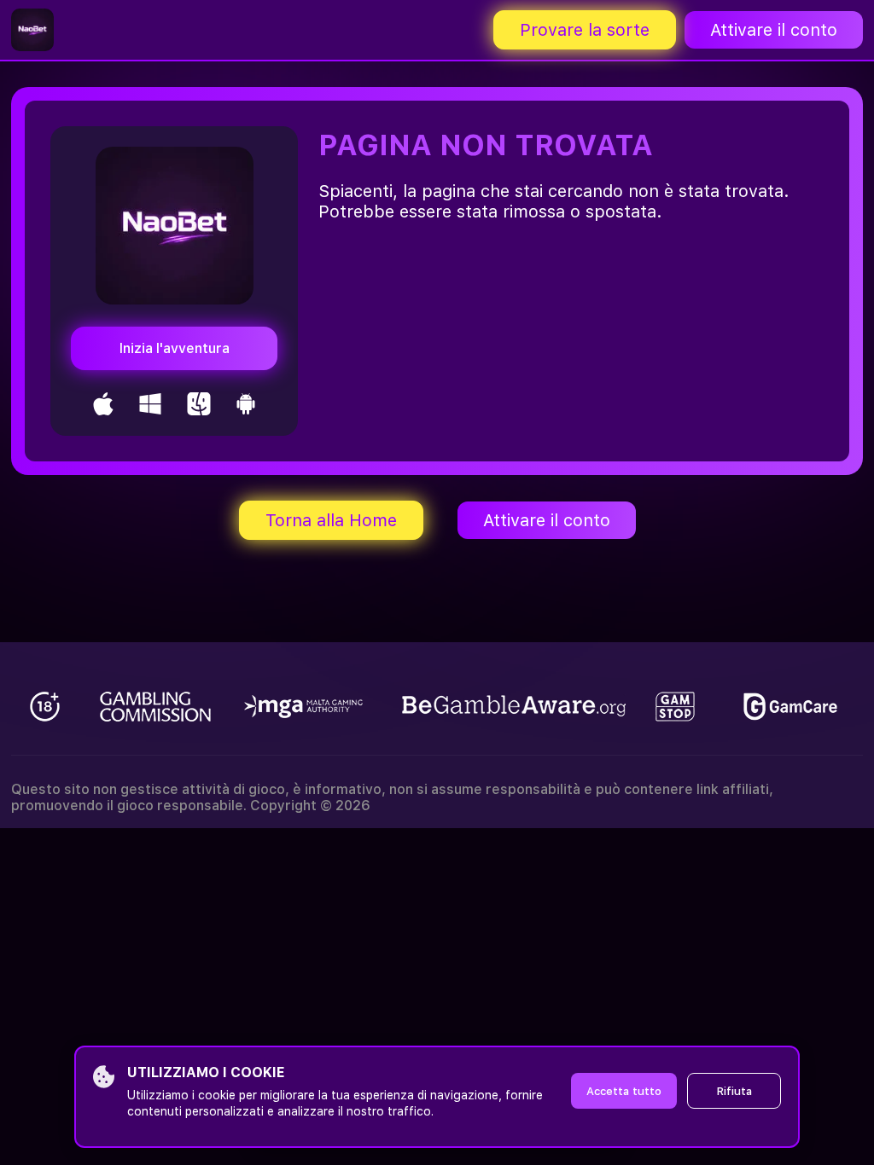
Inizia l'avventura (174, 348)
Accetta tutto (623, 1091)
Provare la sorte (585, 30)
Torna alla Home (331, 520)
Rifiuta (734, 1091)
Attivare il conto (773, 30)
